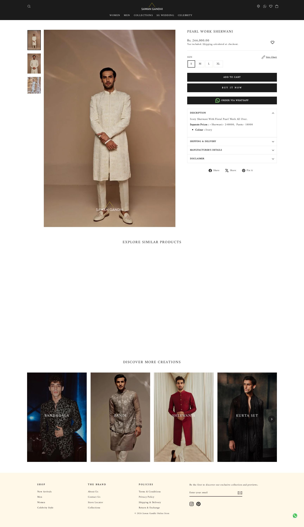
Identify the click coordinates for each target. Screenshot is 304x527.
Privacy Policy (146, 497)
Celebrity (185, 15)
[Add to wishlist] (272, 42)
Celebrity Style (45, 508)
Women (115, 15)
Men (127, 15)
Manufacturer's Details (206, 150)
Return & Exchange (149, 508)
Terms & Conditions (150, 492)
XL (218, 63)
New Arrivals (44, 492)
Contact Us (94, 497)
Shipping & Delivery (203, 141)
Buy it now (232, 88)
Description (198, 113)
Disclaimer (197, 159)
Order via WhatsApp (235, 100)
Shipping (207, 44)
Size (232, 57)
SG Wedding (165, 15)
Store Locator (95, 502)
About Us (93, 492)
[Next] (271, 419)
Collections (143, 15)
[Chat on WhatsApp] (294, 516)
